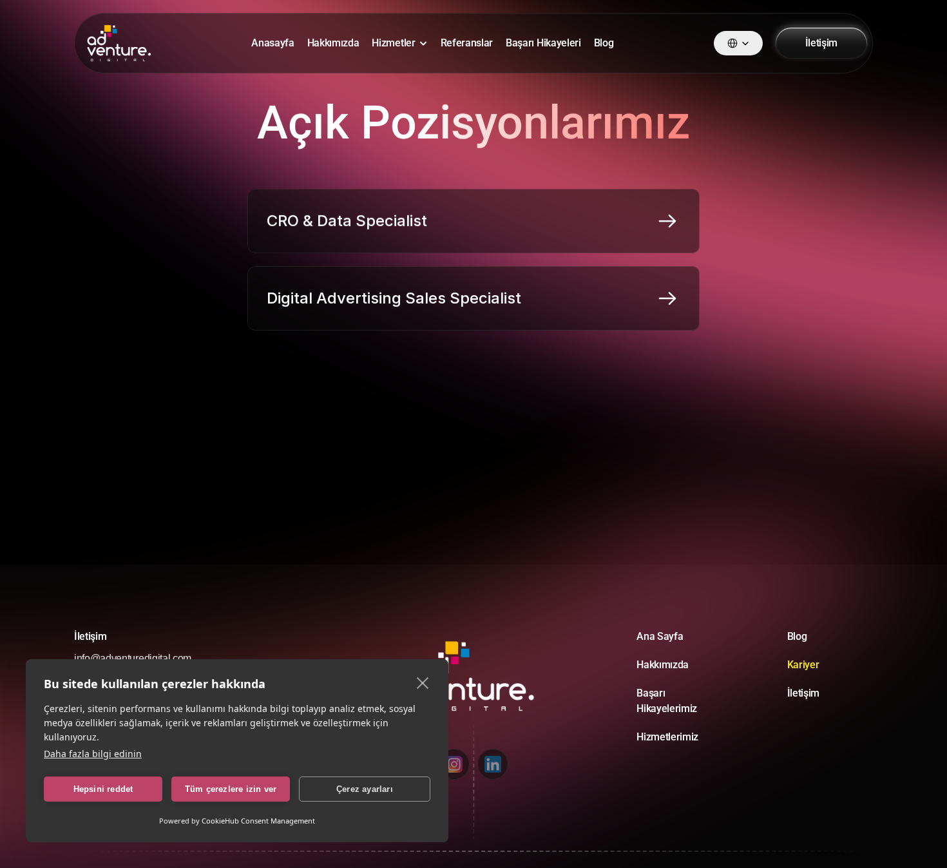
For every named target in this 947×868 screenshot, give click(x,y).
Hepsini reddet (103, 789)
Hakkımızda (333, 43)
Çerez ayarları (364, 789)
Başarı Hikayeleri (543, 43)
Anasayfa (272, 43)
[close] (423, 682)
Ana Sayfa (659, 636)
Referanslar (467, 43)
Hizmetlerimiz (667, 737)
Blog (604, 43)
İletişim (803, 693)
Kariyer (803, 665)
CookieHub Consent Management (258, 820)
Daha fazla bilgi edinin (93, 753)
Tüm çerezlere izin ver (230, 789)
